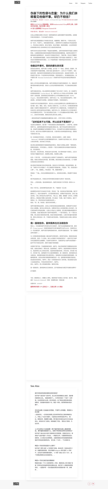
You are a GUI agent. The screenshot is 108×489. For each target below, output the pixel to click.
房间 (73, 20)
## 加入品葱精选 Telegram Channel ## (43, 28)
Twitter (90, 3)
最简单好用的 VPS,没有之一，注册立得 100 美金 (46, 287)
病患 (65, 20)
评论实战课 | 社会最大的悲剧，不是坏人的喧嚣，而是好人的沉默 (54, 411)
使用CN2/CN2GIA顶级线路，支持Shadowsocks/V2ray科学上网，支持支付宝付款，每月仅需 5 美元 (53, 25)
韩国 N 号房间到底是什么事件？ (45, 446)
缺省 (70, 20)
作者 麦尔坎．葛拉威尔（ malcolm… (41, 20)
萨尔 (63, 20)
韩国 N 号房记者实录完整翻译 (44, 460)
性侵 (68, 20)
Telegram (82, 3)
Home (70, 3)
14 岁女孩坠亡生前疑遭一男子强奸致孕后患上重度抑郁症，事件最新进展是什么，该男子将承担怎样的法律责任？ (54, 430)
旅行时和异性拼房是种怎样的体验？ (46, 393)
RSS (76, 3)
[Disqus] (54, 319)
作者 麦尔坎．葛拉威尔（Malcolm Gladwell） (44, 31)
